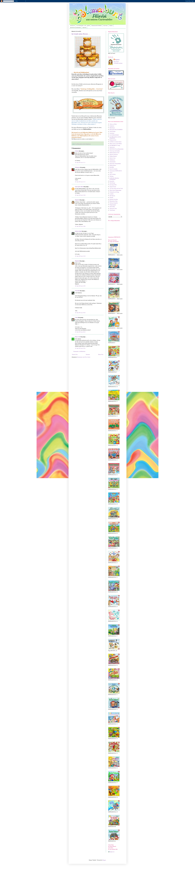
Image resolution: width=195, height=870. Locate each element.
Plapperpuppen (113, 204)
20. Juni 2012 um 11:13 (80, 181)
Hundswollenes (113, 165)
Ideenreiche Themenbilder (115, 163)
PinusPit (111, 197)
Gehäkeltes (112, 126)
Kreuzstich (112, 181)
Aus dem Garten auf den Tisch (116, 188)
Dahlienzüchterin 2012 (114, 152)
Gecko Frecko (105, 25)
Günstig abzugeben (114, 203)
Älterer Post (100, 354)
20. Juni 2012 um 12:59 (80, 286)
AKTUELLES (72, 25)
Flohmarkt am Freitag (114, 192)
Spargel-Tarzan (113, 186)
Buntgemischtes (113, 140)
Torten (111, 172)
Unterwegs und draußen (115, 151)
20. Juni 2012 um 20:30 (80, 332)
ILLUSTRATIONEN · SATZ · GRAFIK (83, 25)
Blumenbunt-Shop (113, 201)
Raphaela (77, 200)
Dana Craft (77, 337)
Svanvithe (77, 290)
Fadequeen (77, 167)
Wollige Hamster (113, 156)
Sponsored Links (113, 208)
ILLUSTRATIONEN (114, 135)
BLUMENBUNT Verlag (115, 145)
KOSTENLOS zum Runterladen (75, 27)
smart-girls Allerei (79, 186)
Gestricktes (112, 133)
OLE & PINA (113, 174)
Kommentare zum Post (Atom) (83, 357)
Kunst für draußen (113, 169)
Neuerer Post (75, 354)
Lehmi (76, 317)
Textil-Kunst (112, 210)
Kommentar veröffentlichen (79, 351)
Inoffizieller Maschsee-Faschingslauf (114, 178)
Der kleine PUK (113, 184)
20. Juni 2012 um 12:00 (80, 226)
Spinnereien (112, 147)
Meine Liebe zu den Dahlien (116, 143)
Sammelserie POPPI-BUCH (116, 171)
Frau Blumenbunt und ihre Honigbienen (83, 144)
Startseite (88, 354)
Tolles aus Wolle (113, 124)
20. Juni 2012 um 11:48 (80, 195)
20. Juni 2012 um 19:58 (80, 312)
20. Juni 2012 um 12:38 (80, 256)
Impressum (84, 27)
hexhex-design (78, 231)
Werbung (111, 176)
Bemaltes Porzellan (114, 199)
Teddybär (111, 25)
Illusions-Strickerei (114, 154)
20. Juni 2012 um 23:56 (80, 348)
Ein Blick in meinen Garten (115, 141)
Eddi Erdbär (112, 206)
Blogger (104, 860)
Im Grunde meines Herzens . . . (81, 34)
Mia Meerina (112, 195)
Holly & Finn (112, 158)
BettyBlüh (112, 167)
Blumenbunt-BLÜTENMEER (96, 25)
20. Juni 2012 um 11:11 (80, 162)
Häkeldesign (112, 127)
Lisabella (111, 194)
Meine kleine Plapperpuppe (115, 190)
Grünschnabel (112, 161)
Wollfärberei (112, 160)
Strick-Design (112, 131)
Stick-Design (112, 183)
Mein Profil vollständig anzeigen (118, 62)
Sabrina (77, 151)
